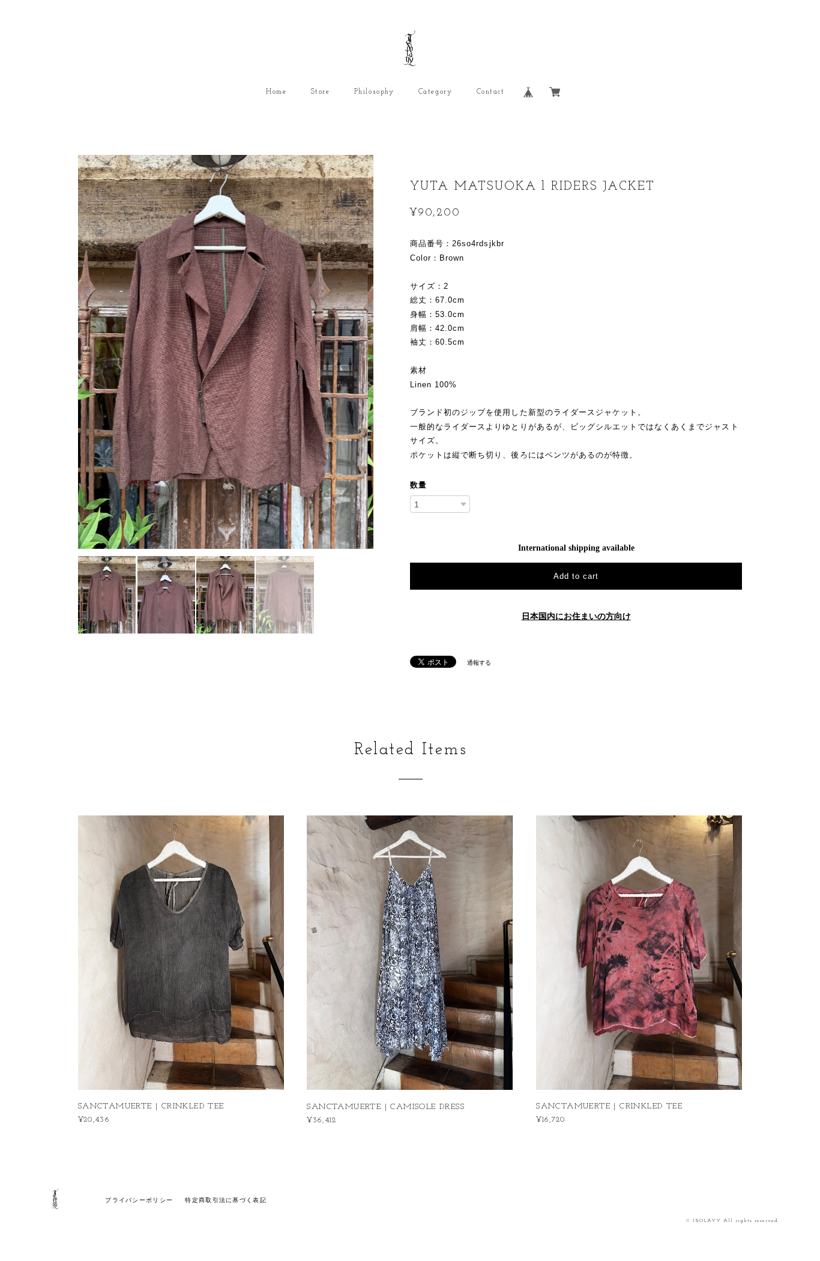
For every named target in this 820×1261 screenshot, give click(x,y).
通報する (479, 662)
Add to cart (575, 576)
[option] (225, 352)
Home (276, 91)
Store (320, 91)
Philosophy (374, 91)
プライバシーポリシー (139, 1200)
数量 (418, 484)
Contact (491, 91)
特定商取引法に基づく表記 (225, 1200)
